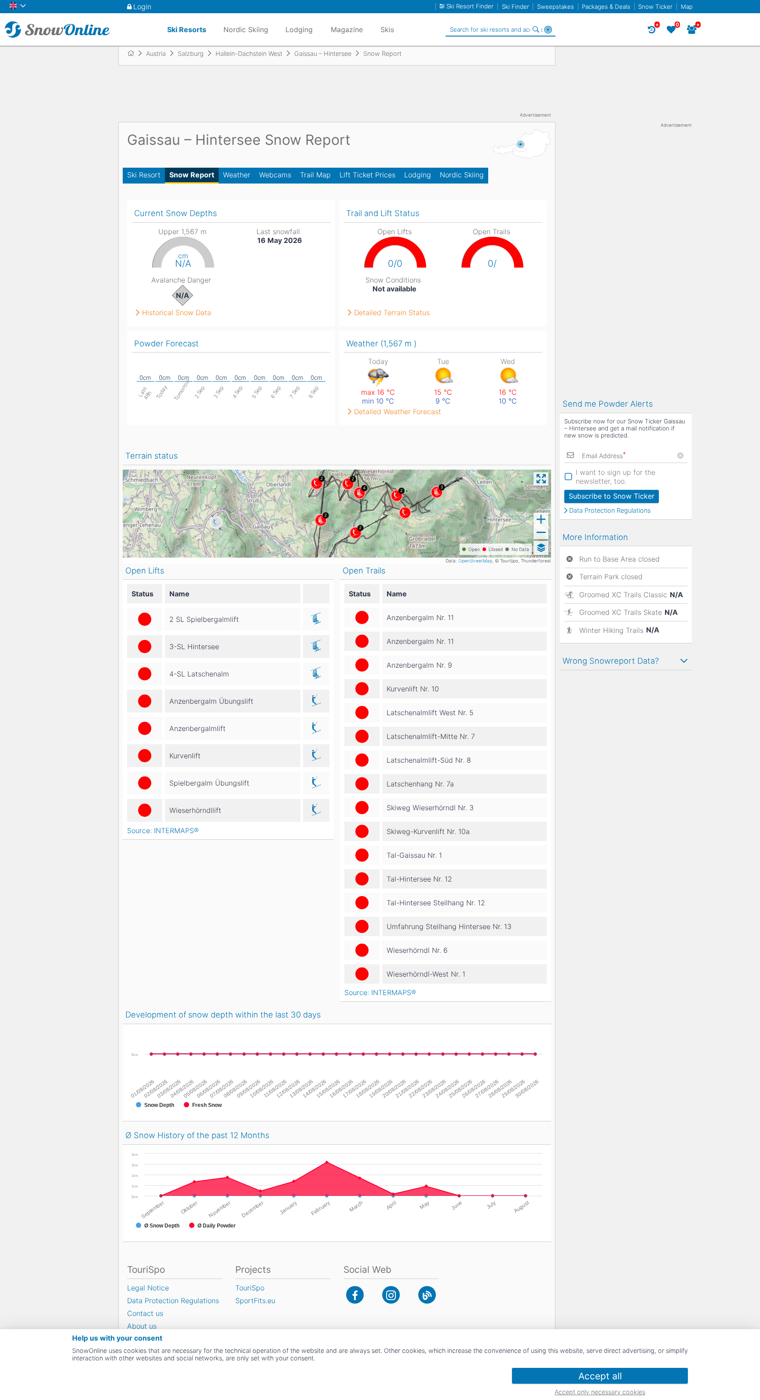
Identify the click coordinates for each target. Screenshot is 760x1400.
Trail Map (315, 174)
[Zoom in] (540, 519)
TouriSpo (249, 1287)
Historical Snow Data (176, 312)
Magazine (347, 29)
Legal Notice (148, 1287)
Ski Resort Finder (469, 6)
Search (535, 29)
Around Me (548, 29)
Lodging (417, 174)
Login (142, 6)
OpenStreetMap (475, 560)
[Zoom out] (540, 532)
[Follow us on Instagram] (391, 1295)
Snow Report (191, 174)
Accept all (600, 1376)
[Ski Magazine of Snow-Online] (427, 1295)
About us (142, 1326)
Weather (236, 174)
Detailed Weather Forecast (397, 411)
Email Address (604, 455)
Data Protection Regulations (609, 510)
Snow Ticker (655, 6)
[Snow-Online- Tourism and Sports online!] (134, 53)
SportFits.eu (255, 1300)
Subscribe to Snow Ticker (611, 496)
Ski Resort (144, 174)
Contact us (145, 1313)
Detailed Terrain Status (392, 312)
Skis (387, 29)
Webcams (275, 174)
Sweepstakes (555, 6)
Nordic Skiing (462, 174)
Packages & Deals (606, 6)
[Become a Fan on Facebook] (355, 1295)
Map (687, 6)
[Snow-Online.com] (57, 29)
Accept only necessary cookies (600, 1392)
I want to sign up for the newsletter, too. (615, 476)
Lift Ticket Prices (367, 174)
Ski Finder (515, 6)
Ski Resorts (186, 29)
